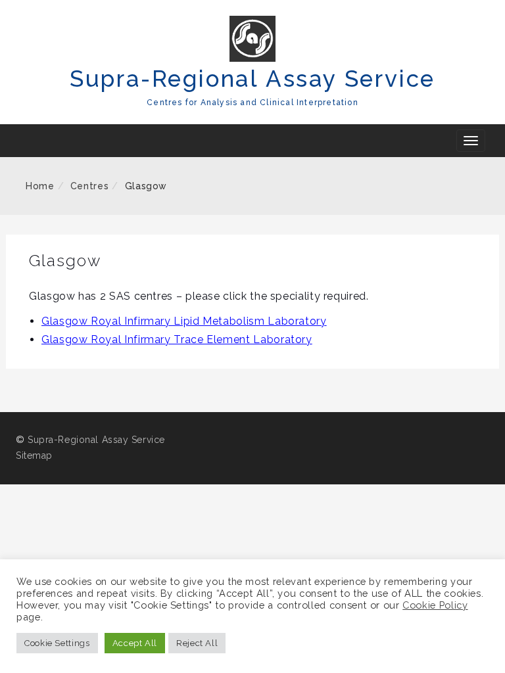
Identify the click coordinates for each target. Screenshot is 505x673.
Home (40, 186)
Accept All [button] (134, 643)
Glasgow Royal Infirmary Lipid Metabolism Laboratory (184, 321)
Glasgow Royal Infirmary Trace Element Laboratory (176, 339)
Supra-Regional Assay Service (252, 78)
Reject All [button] (197, 643)
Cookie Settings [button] (57, 643)
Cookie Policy (435, 605)
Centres (89, 186)
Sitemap (34, 455)
